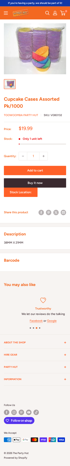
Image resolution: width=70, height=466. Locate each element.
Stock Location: (21, 192)
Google (44, 321)
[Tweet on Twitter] (56, 212)
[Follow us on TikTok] (36, 412)
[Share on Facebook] (41, 212)
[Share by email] (63, 212)
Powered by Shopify (15, 457)
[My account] (55, 13)
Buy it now (35, 183)
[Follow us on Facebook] (6, 412)
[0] (62, 13)
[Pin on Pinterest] (48, 212)
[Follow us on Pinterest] (21, 412)
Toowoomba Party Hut (21, 115)
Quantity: (10, 156)
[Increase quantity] (43, 156)
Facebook (28, 321)
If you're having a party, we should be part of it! (35, 3)
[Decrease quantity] (23, 156)
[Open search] (47, 13)
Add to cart (35, 170)
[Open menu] (6, 13)
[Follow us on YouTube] (29, 412)
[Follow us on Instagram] (14, 412)
